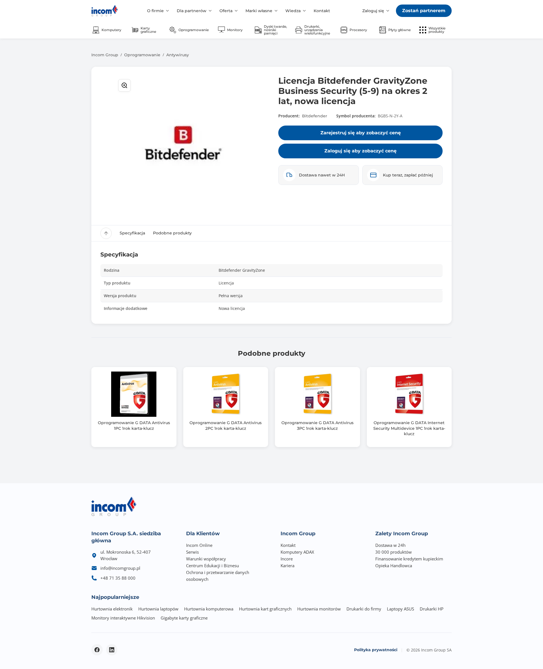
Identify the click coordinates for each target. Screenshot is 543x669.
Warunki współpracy (206, 559)
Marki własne (258, 10)
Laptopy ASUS (400, 609)
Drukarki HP (431, 609)
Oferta (225, 10)
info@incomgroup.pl (120, 568)
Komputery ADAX (297, 552)
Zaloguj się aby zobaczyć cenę (360, 151)
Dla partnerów (191, 10)
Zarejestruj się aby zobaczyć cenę (360, 132)
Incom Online (199, 545)
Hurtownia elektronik (112, 609)
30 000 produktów (393, 552)
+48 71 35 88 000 (117, 578)
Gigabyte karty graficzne (184, 618)
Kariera (287, 565)
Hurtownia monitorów (319, 609)
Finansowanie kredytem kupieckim (409, 559)
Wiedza (293, 10)
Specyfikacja (132, 233)
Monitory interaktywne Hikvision (123, 618)
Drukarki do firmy (363, 609)
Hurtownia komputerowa (208, 609)
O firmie (155, 10)
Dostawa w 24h (390, 545)
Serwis (192, 552)
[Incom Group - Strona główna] (104, 10)
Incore (287, 559)
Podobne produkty (172, 233)
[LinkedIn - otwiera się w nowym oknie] (111, 649)
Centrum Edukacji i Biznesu (212, 565)
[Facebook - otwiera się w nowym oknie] (97, 649)
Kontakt (322, 10)
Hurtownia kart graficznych (265, 609)
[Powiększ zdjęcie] (124, 85)
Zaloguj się (373, 10)
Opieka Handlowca (393, 565)
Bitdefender (314, 115)
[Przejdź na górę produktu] (106, 233)
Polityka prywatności (375, 649)
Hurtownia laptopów (158, 609)
